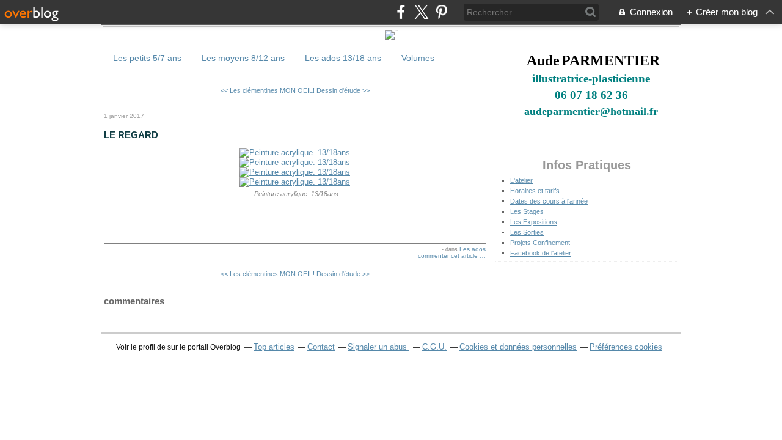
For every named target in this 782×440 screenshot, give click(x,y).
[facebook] (401, 12)
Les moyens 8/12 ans (243, 58)
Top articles (274, 346)
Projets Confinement (540, 242)
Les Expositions (533, 222)
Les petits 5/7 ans (147, 58)
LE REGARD (131, 135)
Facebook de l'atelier (540, 253)
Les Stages (527, 211)
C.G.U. (434, 346)
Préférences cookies (626, 346)
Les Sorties (527, 232)
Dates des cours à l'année (549, 201)
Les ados (472, 249)
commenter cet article (449, 255)
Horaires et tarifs (535, 190)
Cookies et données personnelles (518, 346)
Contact (321, 346)
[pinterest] (441, 12)
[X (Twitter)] (421, 12)
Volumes (417, 58)
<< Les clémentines (249, 90)
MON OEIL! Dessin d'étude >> (325, 90)
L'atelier (521, 180)
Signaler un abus (378, 346)
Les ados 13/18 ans (343, 58)
